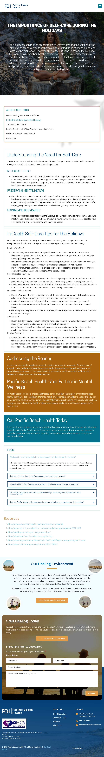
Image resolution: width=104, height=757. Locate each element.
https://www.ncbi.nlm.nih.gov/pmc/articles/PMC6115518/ (33, 544)
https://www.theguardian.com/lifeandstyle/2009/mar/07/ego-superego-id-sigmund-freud (47, 540)
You (9, 655)
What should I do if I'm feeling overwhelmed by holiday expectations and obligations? (44, 485)
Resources (11, 138)
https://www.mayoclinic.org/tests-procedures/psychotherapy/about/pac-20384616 (44, 528)
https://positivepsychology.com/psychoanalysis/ (29, 532)
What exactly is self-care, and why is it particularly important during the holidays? (43, 457)
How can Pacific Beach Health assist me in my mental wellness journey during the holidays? (47, 502)
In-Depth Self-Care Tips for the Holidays (23, 120)
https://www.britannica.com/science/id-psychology (30, 536)
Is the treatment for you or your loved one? (25, 651)
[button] (100, 6)
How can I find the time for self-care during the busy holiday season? (38, 476)
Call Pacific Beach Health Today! (20, 133)
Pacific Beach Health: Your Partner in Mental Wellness (29, 129)
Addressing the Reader (16, 124)
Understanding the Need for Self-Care (23, 115)
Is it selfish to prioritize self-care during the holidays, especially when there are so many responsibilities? (45, 493)
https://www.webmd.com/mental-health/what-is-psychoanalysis (35, 524)
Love (16, 655)
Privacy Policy (77, 748)
